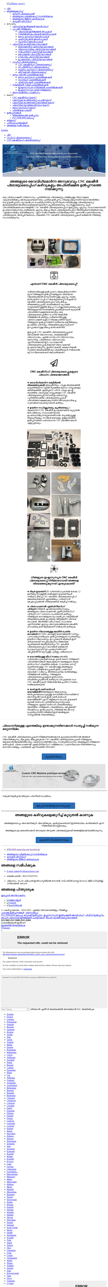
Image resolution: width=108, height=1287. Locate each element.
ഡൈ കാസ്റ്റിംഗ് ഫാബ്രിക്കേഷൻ (35, 77)
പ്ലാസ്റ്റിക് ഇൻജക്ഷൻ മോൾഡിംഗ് (30, 26)
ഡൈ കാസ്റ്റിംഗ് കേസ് (24, 107)
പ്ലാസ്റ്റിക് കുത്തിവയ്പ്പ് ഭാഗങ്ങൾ (29, 44)
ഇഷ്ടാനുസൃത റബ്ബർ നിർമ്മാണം (34, 90)
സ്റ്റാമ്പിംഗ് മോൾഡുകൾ (30, 41)
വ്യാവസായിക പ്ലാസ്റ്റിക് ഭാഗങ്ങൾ (37, 49)
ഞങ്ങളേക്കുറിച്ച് (15, 11)
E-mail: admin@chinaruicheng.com (23, 871)
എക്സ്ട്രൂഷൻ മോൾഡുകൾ (33, 39)
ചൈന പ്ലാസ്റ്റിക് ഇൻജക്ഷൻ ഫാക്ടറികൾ (22, 917)
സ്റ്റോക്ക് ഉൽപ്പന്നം (33, 915)
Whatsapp (5, 928)
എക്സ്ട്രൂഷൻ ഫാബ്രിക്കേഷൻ (34, 82)
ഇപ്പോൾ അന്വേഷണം (13, 895)
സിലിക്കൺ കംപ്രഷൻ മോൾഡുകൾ (37, 34)
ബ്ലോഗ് (11, 120)
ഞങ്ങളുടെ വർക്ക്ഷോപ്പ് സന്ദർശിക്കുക (32, 16)
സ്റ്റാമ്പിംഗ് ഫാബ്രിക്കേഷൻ (32, 80)
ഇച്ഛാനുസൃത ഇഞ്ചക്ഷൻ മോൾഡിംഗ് (63, 915)
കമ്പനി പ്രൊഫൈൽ (23, 14)
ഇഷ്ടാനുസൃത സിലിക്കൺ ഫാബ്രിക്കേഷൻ (40, 87)
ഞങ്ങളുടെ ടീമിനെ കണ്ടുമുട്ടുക (28, 19)
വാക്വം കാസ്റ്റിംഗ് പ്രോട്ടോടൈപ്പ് (35, 69)
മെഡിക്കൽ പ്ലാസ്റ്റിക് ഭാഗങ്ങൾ (34, 54)
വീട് (8, 8)
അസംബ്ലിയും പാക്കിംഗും (26, 92)
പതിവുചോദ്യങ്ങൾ (17, 123)
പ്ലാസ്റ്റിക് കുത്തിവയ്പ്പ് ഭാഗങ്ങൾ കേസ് (33, 102)
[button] (54, 756)
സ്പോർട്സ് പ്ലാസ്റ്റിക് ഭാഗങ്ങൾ (35, 52)
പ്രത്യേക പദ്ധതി (21, 110)
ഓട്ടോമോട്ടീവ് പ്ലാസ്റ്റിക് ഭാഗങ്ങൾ (35, 47)
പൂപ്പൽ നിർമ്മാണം (22, 29)
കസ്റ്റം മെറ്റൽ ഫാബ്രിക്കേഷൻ (27, 74)
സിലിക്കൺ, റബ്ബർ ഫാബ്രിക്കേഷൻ (30, 85)
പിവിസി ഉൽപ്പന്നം (94, 915)
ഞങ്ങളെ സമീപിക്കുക (18, 125)
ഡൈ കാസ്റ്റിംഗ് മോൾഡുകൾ (33, 36)
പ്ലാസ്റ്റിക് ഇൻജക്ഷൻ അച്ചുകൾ (35, 31)
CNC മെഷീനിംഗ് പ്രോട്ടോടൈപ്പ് (34, 64)
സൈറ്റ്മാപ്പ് (32, 912)
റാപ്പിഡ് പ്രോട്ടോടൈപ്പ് (24, 62)
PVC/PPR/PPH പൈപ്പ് (23, 118)
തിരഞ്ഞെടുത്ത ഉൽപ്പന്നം (25, 115)
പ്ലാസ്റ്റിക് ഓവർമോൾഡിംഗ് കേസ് (30, 105)
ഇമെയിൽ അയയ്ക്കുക (13, 925)
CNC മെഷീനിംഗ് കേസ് (24, 97)
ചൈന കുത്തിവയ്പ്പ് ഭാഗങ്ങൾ (61, 917)
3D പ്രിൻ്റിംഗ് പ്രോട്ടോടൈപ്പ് (33, 67)
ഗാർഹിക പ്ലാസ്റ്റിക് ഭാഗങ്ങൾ (34, 57)
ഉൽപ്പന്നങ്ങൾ (14, 113)
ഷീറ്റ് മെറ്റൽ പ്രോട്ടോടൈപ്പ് (32, 72)
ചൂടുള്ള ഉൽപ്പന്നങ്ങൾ (12, 912)
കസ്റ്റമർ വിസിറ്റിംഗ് (22, 21)
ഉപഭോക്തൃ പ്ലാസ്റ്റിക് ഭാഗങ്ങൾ (35, 59)
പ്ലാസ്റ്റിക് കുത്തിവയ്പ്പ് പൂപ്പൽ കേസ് (31, 100)
